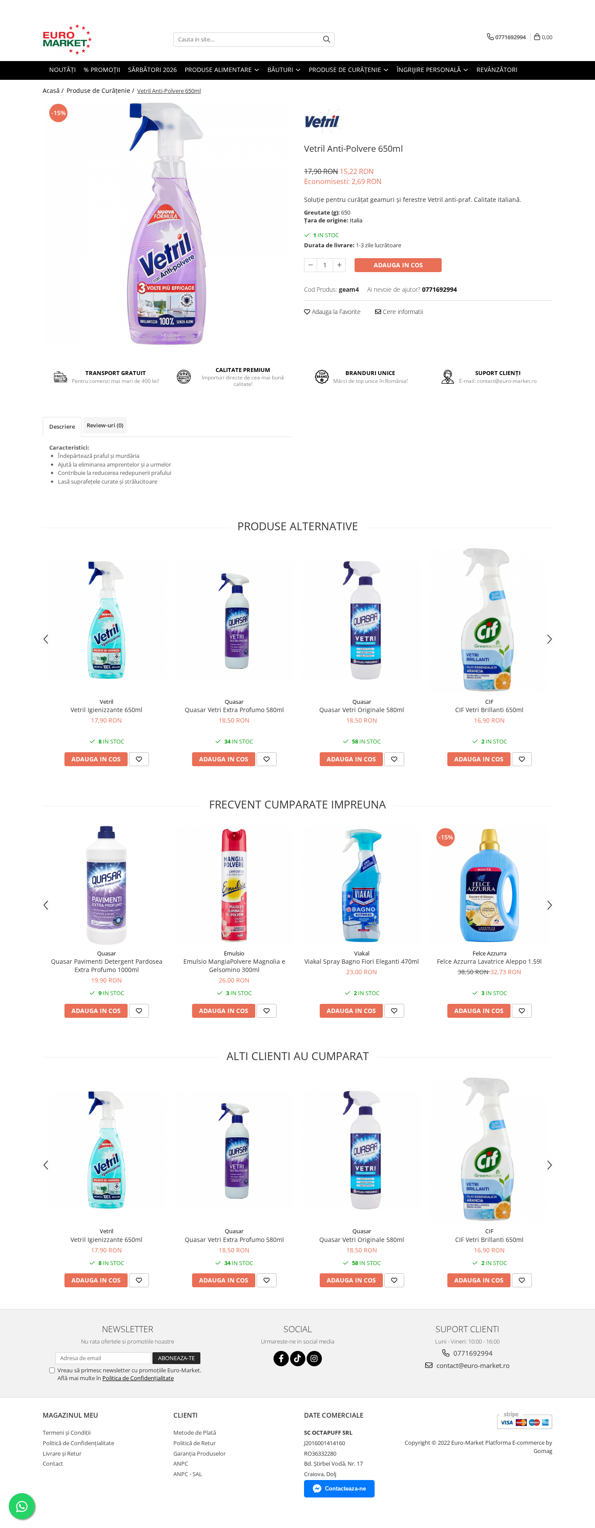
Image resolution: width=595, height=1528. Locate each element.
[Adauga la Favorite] (139, 759)
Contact (53, 1463)
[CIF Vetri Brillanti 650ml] (489, 620)
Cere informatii (402, 311)
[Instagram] (314, 1358)
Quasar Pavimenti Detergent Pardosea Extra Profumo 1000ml (106, 965)
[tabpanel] (167, 224)
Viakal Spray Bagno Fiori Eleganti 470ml (361, 961)
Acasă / (54, 90)
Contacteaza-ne (345, 1488)
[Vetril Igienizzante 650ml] (106, 620)
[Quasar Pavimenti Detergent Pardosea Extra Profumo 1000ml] (106, 885)
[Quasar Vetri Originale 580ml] (361, 620)
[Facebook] (281, 1358)
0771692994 (472, 1353)
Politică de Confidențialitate (78, 1443)
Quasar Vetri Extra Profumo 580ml (234, 710)
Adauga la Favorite (335, 311)
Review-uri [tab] (105, 425)
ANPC (180, 1463)
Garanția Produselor (199, 1453)
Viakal (361, 953)
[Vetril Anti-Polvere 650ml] (167, 224)
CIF (489, 702)
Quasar (234, 702)
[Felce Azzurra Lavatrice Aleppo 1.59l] (489, 885)
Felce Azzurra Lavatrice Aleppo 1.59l (489, 961)
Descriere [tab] (62, 426)
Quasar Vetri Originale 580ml (361, 710)
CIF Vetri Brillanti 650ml (489, 710)
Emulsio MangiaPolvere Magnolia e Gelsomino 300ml (234, 965)
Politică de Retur (194, 1443)
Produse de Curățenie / (101, 90)
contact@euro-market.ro (472, 1365)
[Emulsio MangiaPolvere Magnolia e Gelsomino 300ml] (234, 885)
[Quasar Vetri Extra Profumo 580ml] (234, 620)
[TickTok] (297, 1358)
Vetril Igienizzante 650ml (106, 710)
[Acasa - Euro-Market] (86, 39)
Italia (356, 220)
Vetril (106, 702)
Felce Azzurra (490, 953)
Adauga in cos (398, 265)
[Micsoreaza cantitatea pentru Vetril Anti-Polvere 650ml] (310, 265)
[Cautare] (327, 39)
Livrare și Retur (62, 1453)
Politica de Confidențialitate (138, 1378)
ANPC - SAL (187, 1474)
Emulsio (234, 953)
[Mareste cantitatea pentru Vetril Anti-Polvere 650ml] (339, 265)
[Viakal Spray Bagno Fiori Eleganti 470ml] (361, 885)
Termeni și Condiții (67, 1432)
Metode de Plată (194, 1432)
